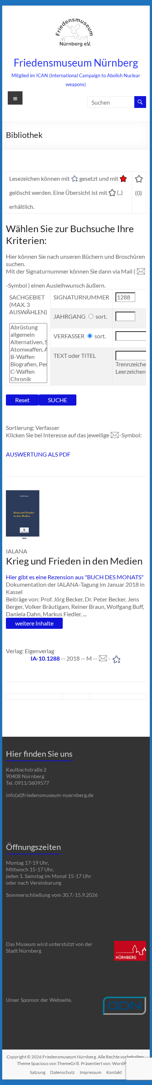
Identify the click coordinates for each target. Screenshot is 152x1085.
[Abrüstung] (28, 327)
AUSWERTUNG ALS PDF (38, 454)
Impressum (90, 1072)
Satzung (37, 1072)
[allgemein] (28, 334)
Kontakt (114, 1072)
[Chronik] (28, 379)
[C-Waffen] (28, 371)
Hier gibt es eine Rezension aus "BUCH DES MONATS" (75, 576)
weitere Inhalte (34, 623)
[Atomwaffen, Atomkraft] (28, 349)
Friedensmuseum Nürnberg (76, 62)
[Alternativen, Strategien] (28, 342)
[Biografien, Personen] (28, 364)
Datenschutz (62, 1072)
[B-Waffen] (28, 356)
